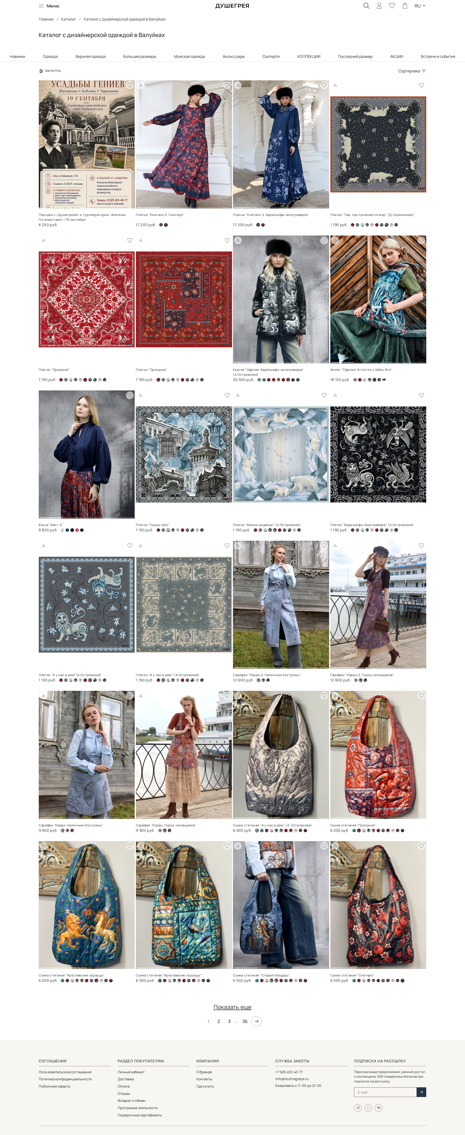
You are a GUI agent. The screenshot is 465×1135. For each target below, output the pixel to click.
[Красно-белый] (377, 225)
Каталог (68, 19)
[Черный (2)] (263, 225)
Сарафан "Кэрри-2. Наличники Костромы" (267, 675)
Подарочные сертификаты (140, 1115)
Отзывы (124, 1093)
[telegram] (358, 1108)
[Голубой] (365, 380)
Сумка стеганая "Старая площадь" (261, 975)
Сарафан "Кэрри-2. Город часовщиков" (362, 675)
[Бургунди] (269, 380)
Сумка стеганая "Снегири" (352, 975)
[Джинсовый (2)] (362, 225)
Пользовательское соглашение (65, 1072)
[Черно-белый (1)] (161, 225)
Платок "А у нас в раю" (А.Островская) (168, 675)
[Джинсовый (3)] (356, 680)
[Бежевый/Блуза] (62, 530)
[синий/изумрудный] (298, 380)
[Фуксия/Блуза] (77, 530)
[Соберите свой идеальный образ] (141, 85)
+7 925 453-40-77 (289, 1072)
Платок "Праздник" (54, 369)
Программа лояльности (138, 1107)
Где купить (205, 1086)
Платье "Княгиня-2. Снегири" (160, 215)
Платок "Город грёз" (153, 525)
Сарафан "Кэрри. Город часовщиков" (166, 825)
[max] (368, 1108)
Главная (46, 19)
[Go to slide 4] (219, 205)
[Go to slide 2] (172, 205)
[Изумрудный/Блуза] (67, 530)
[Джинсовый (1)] (357, 225)
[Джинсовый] (367, 225)
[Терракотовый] (391, 225)
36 (245, 1021)
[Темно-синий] (95, 380)
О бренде (204, 1072)
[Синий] (291, 830)
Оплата (124, 1086)
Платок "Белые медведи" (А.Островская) (267, 525)
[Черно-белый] (384, 380)
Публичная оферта (54, 1086)
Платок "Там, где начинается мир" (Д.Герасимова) (372, 215)
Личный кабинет (131, 1072)
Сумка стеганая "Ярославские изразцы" (72, 975)
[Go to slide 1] (148, 205)
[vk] (378, 1108)
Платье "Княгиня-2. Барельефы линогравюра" (271, 215)
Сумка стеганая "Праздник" (353, 825)
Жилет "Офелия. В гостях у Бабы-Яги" (361, 369)
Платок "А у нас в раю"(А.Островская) (70, 675)
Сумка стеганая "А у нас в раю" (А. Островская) (272, 825)
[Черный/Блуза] (82, 530)
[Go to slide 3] (195, 205)
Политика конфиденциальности (65, 1079)
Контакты (204, 1079)
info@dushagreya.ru (292, 1078)
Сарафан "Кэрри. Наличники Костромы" (71, 825)
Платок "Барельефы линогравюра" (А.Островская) (372, 525)
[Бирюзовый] (264, 380)
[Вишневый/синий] (353, 225)
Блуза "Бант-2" (51, 525)
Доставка (126, 1079)
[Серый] (382, 225)
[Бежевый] (259, 380)
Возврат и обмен (132, 1100)
